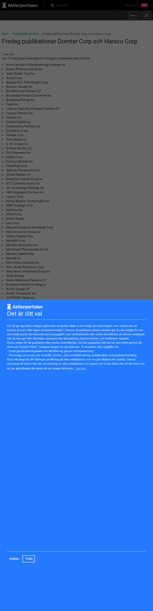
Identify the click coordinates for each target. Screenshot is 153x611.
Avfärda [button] (14, 558)
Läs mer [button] (80, 368)
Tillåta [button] (28, 558)
